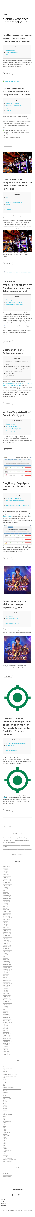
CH (3, 1084)
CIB (4, 1086)
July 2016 (5, 1025)
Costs (7, 748)
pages (4, 1123)
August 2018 (6, 985)
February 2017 (6, 1014)
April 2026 (5, 873)
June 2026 (5, 869)
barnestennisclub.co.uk (10, 1074)
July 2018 (5, 987)
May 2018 (5, 990)
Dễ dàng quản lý (10, 431)
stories (5, 1152)
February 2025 (7, 895)
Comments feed (7, 1175)
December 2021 (7, 945)
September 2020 (7, 969)
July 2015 (5, 1045)
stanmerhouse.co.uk (9, 1150)
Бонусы (8, 204)
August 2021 (6, 951)
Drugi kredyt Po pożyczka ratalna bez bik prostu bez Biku (17, 486)
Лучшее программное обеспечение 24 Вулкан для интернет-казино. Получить (16, 91)
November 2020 (7, 966)
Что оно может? (10, 616)
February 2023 (7, 929)
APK (4, 1070)
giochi (5, 1105)
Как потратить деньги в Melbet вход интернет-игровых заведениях (14, 604)
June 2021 (5, 955)
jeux (4, 1111)
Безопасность (9, 110)
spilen (4, 1147)
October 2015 (6, 1040)
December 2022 (7, 932)
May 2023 (5, 924)
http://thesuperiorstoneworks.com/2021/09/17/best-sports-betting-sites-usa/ (17, 384)
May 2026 (5, 871)
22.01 (4, 1065)
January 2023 (6, 930)
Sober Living (6, 1135)
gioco (5, 1108)
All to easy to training (12, 300)
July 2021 (5, 953)
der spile (5, 1090)
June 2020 (6, 974)
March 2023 (6, 927)
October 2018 (6, 982)
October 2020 (6, 967)
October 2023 (6, 916)
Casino (5, 1082)
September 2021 (7, 950)
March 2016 (6, 1032)
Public (5, 1131)
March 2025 (6, 893)
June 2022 (5, 938)
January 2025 (6, 897)
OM (4, 1118)
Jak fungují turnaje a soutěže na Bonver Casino (16, 840)
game (4, 1100)
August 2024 (6, 901)
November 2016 (7, 1019)
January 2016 (6, 1035)
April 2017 (5, 1011)
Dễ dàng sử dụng (10, 424)
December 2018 (7, 979)
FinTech (5, 1095)
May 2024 (5, 906)
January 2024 (7, 911)
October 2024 (6, 900)
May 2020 (5, 975)
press (4, 1129)
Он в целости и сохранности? (13, 621)
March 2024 (6, 909)
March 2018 (6, 993)
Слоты (7, 197)
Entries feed (6, 1173)
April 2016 (5, 1030)
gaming (5, 1103)
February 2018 (6, 995)
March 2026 (6, 874)
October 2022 (6, 935)
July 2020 (5, 972)
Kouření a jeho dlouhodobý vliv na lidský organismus (17, 849)
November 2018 (7, 980)
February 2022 (7, 942)
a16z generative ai (8, 1068)
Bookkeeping (6, 1081)
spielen (5, 1143)
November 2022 (7, 934)
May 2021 (5, 956)
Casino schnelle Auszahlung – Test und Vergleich (16, 838)
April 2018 (5, 991)
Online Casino (7, 1121)
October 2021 (6, 948)
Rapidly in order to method (14, 302)
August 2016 (6, 1024)
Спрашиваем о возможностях (13, 105)
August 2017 (6, 1004)
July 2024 (5, 903)
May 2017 (5, 1009)
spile (4, 1145)
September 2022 (7, 937)
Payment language (11, 750)
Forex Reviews (7, 1098)
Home (5, 14)
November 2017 (7, 1000)
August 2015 (6, 1043)
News (4, 1116)
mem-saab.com (7, 1115)
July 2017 (5, 1006)
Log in (4, 1172)
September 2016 (7, 1022)
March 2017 (6, 1012)
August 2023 (6, 919)
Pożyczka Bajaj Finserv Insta (14, 498)
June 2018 (5, 988)
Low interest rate (11, 307)
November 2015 (7, 1038)
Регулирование (9, 209)
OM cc (5, 1119)
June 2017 (5, 1008)
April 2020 (5, 977)
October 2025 (6, 882)
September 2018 (7, 983)
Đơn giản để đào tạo (11, 426)
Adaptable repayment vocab (14, 304)
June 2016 (5, 1027)
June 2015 (5, 1046)
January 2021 (6, 963)
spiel (4, 1140)
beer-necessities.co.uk (9, 1076)
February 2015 (6, 1053)
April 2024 (5, 908)
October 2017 (6, 1001)
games (5, 1102)
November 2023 (7, 914)
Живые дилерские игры (12, 52)
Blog (4, 1079)
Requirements (10, 745)
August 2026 (6, 866)
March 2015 (6, 1051)
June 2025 (5, 889)
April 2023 (5, 926)
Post (4, 1126)
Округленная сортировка (12, 103)
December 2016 (7, 1017)
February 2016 (6, 1033)
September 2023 (7, 918)
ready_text (6, 1132)
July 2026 (5, 868)
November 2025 (7, 881)
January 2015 (6, 1054)
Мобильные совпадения (12, 55)
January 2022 (6, 943)
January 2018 (6, 996)
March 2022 (6, 940)
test (4, 1153)
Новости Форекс (7, 1161)
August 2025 (6, 885)
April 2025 (5, 892)
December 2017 (7, 998)
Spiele (4, 1142)
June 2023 (5, 922)
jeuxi (4, 1113)
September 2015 (7, 1041)
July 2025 (5, 887)
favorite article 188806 (9, 842)
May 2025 (5, 890)
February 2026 (7, 876)
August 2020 (6, 971)
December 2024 (7, 898)
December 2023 (7, 913)
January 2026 (6, 877)
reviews (5, 1134)
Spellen (5, 1139)
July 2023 (5, 921)
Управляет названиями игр (13, 200)
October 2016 (6, 1020)
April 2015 (5, 1049)
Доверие (8, 207)
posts (4, 1127)
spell (4, 1137)
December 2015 (7, 1037)
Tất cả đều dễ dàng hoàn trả (14, 429)
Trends (5, 1156)
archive (5, 1071)
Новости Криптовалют (9, 1160)
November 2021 (7, 946)
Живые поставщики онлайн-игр (14, 202)
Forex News (6, 1097)
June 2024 (6, 905)
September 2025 (7, 884)
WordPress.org (7, 1176)
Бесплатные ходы (10, 50)
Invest (5, 1110)
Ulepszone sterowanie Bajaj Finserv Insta (18, 505)
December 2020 (7, 964)
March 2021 (6, 959)
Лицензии (8, 108)
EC (3, 1094)
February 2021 (6, 961)
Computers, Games (8, 1087)
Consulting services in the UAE (12, 1089)
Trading (5, 1155)
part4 (4, 1124)
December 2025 (7, 879)
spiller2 (5, 1148)
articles (5, 1073)
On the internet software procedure (16, 743)
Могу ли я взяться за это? (12, 618)
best (4, 1078)
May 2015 (5, 1048)
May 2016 (5, 1028)
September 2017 (7, 1003)
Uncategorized (7, 1158)
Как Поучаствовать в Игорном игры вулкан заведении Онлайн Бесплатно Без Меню (17, 38)
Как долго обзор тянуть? (12, 623)
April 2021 (5, 958)
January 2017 (6, 1016)
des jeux (5, 1092)
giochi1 (5, 1106)
